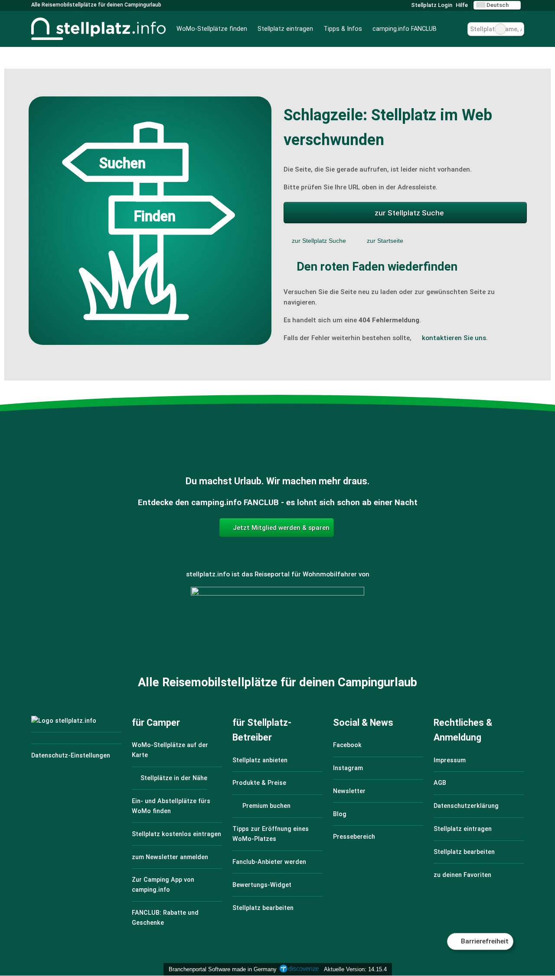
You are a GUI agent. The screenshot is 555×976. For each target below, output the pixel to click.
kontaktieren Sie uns (454, 338)
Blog (339, 814)
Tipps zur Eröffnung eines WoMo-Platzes (270, 834)
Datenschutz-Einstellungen (70, 755)
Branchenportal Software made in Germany (220, 969)
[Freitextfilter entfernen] (500, 29)
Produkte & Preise (259, 783)
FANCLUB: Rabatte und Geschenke (165, 917)
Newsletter (349, 791)
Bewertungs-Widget (261, 885)
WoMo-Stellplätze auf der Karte (170, 750)
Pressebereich (354, 836)
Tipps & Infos (342, 29)
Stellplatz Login (431, 5)
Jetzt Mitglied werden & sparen (280, 528)
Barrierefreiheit (484, 941)
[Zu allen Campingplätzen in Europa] (277, 634)
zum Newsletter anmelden (170, 857)
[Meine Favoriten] (454, 29)
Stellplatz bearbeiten (263, 908)
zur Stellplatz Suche (409, 212)
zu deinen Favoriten (462, 875)
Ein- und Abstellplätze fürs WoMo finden (171, 806)
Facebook (347, 745)
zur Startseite (385, 240)
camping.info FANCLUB (404, 29)
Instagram (348, 768)
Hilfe (462, 5)
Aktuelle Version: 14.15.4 (355, 969)
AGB (440, 783)
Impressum (450, 760)
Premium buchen (266, 806)
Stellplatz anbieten (259, 760)
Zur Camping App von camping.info (163, 884)
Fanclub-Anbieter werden (269, 862)
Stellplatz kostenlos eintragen (176, 834)
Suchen (517, 29)
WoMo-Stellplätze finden (211, 29)
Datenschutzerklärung (466, 806)
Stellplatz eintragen (285, 29)
